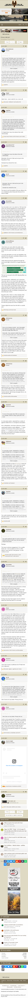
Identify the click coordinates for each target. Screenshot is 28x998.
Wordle (5, 919)
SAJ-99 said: (5, 55)
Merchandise (9, 987)
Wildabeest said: (6, 571)
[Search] (26, 24)
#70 (26, 401)
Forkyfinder (4, 39)
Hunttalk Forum (5, 985)
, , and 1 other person (13, 555)
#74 (26, 561)
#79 (26, 738)
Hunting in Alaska (15, 848)
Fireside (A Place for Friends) (10, 922)
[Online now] (4, 177)
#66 (26, 198)
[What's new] (23, 24)
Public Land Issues (10, 824)
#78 (26, 704)
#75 (26, 605)
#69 (26, 360)
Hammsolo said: (6, 448)
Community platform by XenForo (13, 989)
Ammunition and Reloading (9, 927)
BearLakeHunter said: (7, 117)
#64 (26, 142)
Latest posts (6, 916)
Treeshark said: (5, 411)
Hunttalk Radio (13, 985)
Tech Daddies (16, 991)
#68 (26, 315)
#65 (26, 171)
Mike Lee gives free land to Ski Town (13, 823)
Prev (7, 42)
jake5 (25, 958)
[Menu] (2, 24)
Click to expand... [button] (14, 68)
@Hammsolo (10, 469)
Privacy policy (16, 980)
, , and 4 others (14, 136)
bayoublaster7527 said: (7, 180)
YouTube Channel (17, 987)
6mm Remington (7, 848)
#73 (26, 526)
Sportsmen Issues (12, 855)
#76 (26, 655)
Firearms (12, 832)
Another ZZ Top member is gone (11, 942)
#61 (26, 46)
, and (12, 101)
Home (24, 980)
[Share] (23, 46)
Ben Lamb (6, 855)
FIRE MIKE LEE (11, 801)
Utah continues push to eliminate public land (15, 853)
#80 (26, 791)
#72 (26, 488)
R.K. (5, 824)
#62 (26, 90)
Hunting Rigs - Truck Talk (9, 940)
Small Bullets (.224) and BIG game (11, 930)
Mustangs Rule (7, 832)
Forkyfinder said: (6, 324)
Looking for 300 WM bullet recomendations (13, 924)
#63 (26, 107)
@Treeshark (18, 463)
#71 (26, 438)
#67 (26, 238)
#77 (26, 674)
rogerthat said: (5, 151)
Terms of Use (9, 980)
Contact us (3, 980)
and (10, 309)
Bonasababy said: (6, 370)
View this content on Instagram (14, 781)
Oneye (5, 840)
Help (21, 980)
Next (21, 42)
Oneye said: (5, 684)
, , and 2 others (13, 669)
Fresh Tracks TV (21, 985)
